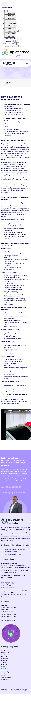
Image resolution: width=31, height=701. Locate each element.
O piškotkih (25, 691)
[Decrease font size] (14, 41)
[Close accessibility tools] (6, 11)
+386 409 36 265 (11, 614)
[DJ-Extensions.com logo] (15, 52)
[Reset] (3, 11)
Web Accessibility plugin (8, 56)
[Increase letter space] (20, 46)
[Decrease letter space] (17, 46)
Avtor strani (18, 691)
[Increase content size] (21, 39)
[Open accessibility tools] (4, 4)
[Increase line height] (18, 43)
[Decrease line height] (15, 43)
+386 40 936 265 (13, 487)
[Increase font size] (17, 41)
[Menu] (27, 63)
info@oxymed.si (10, 620)
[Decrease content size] (18, 39)
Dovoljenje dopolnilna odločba (13, 554)
